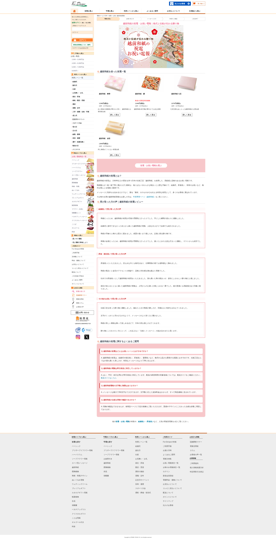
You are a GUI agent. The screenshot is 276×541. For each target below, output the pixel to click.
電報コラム (80, 303)
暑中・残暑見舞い (79, 142)
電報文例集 (167, 459)
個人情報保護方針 (197, 467)
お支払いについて (173, 11)
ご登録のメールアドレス (79, 25)
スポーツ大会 (77, 123)
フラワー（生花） (78, 209)
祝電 (110, 15)
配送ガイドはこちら (109, 378)
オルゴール (75, 228)
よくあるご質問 (152, 11)
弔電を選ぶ (110, 11)
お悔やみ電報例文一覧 (171, 467)
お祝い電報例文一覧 (170, 463)
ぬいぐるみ (75, 190)
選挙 (74, 104)
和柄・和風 (75, 186)
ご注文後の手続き (78, 276)
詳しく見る (114, 115)
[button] (87, 330)
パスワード (75, 32)
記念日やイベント (79, 119)
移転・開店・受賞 (79, 100)
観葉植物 (75, 205)
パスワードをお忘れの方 (80, 48)
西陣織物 (75, 182)
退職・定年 (76, 108)
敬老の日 (76, 146)
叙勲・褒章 (76, 134)
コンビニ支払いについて (80, 268)
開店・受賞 (139, 467)
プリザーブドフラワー (79, 164)
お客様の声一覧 (196, 454)
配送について (76, 272)
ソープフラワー (77, 171)
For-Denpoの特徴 (78, 249)
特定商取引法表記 (197, 472)
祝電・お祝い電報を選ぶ (151, 165)
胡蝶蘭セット (76, 213)
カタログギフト (77, 201)
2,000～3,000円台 (78, 59)
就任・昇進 (76, 96)
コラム (192, 450)
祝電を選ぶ (89, 11)
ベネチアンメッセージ (79, 216)
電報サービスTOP (102, 15)
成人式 (75, 115)
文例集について (77, 256)
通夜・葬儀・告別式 (143, 492)
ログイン (166, 471)
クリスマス (76, 149)
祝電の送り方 (80, 291)
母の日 (75, 127)
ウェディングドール (78, 194)
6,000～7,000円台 (78, 67)
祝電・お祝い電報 (122, 421)
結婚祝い (141, 421)
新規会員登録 (168, 476)
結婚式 (75, 81)
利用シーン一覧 (77, 78)
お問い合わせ (84, 312)
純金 (73, 232)
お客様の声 (80, 307)
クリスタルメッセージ (79, 220)
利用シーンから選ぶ (131, 11)
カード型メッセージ (78, 175)
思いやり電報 (77, 239)
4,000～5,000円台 (78, 63)
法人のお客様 (180, 4)
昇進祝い (150, 421)
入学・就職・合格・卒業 (81, 112)
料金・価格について (78, 260)
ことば (74, 224)
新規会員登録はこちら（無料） (82, 44)
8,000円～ (75, 71)
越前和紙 (75, 179)
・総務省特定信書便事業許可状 (82, 323)
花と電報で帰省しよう (80, 242)
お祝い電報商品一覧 (79, 156)
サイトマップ (168, 501)
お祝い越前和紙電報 (119, 15)
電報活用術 (80, 299)
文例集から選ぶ (194, 11)
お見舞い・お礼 (78, 93)
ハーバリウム (76, 167)
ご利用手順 (75, 253)
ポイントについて (78, 284)
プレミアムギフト (78, 198)
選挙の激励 (139, 471)
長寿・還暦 (76, 138)
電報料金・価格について (172, 480)
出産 (74, 89)
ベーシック (75, 160)
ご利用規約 (194, 463)
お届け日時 (167, 450)
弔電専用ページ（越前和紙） (144, 197)
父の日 (75, 130)
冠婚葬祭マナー (81, 295)
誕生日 (75, 85)
